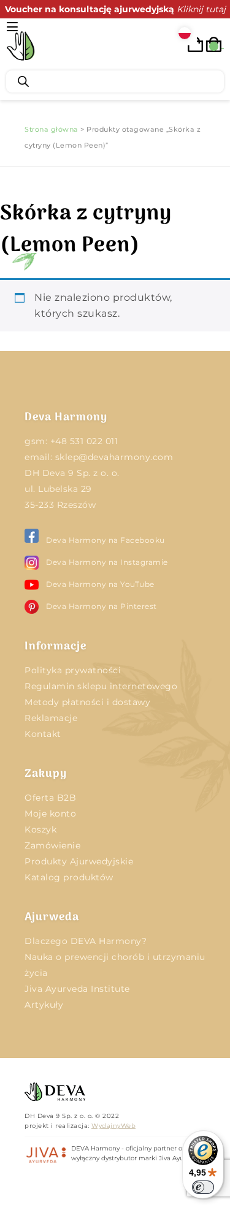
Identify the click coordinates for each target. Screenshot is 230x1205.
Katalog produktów (69, 877)
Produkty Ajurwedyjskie (79, 861)
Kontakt (43, 733)
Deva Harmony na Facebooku (105, 540)
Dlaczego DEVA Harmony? (86, 940)
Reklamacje (51, 717)
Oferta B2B (50, 797)
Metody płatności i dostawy (87, 702)
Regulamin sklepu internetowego (101, 686)
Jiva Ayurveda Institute (77, 988)
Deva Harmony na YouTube (100, 584)
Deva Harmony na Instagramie (107, 562)
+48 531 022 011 (84, 441)
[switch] (203, 1187)
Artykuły (44, 1004)
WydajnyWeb (113, 1126)
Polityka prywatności (73, 670)
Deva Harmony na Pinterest (101, 606)
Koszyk (40, 829)
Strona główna (52, 129)
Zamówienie (52, 845)
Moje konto (50, 813)
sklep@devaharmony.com (114, 457)
